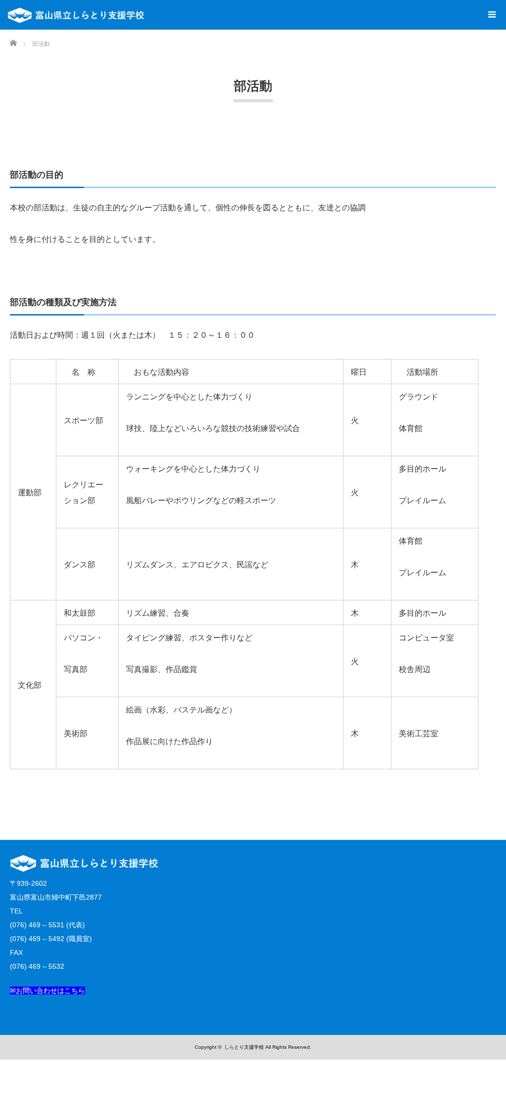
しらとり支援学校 (244, 1047)
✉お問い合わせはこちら (47, 990)
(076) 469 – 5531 (37, 925)
